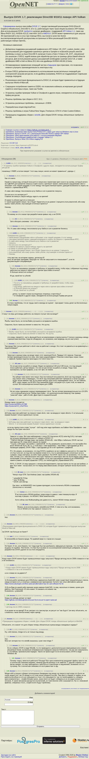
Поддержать (73, 757)
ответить (27, 163)
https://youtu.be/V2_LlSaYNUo (16, 406)
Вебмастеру (83, 757)
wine (22, 148)
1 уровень (55, 159)
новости (50, 4)
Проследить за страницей (11, 757)
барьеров (52, 65)
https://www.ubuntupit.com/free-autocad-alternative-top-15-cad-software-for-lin (34, 584)
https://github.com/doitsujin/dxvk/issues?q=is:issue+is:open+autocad (31, 600)
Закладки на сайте (8, 755)
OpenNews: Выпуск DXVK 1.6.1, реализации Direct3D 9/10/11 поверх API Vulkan (37, 134)
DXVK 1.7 (36, 26)
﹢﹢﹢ (33, 163)
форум (61, 4)
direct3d (27, 148)
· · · (37, 163)
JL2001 (8, 163)
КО (16, 219)
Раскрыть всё (77, 159)
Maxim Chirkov (82, 755)
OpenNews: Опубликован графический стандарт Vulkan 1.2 (29, 137)
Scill (11, 536)
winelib (37, 115)
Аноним (11, 175)
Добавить (63, 757)
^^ (29, 175)
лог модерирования (83, 688)
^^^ (32, 175)
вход (66, 0)
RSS (85, 159)
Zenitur (22, 492)
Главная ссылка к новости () (28, 130)
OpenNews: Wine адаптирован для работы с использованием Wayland (33, 135)
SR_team (18, 363)
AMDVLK (47, 33)
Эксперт (15, 300)
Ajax (48, 159)
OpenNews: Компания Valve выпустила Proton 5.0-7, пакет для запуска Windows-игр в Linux (42, 132)
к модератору (47, 163)
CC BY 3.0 (14, 143)
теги (67, 4)
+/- (70, 159)
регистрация (73, 0)
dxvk (17, 148)
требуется (28, 31)
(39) (14, 159)
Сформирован (9, 26)
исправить (75, 127)
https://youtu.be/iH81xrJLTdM (16, 404)
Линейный (64, 159)
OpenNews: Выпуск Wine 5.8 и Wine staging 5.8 (24, 139)
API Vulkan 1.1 (69, 31)
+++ (55, 4)
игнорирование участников (69, 688)
